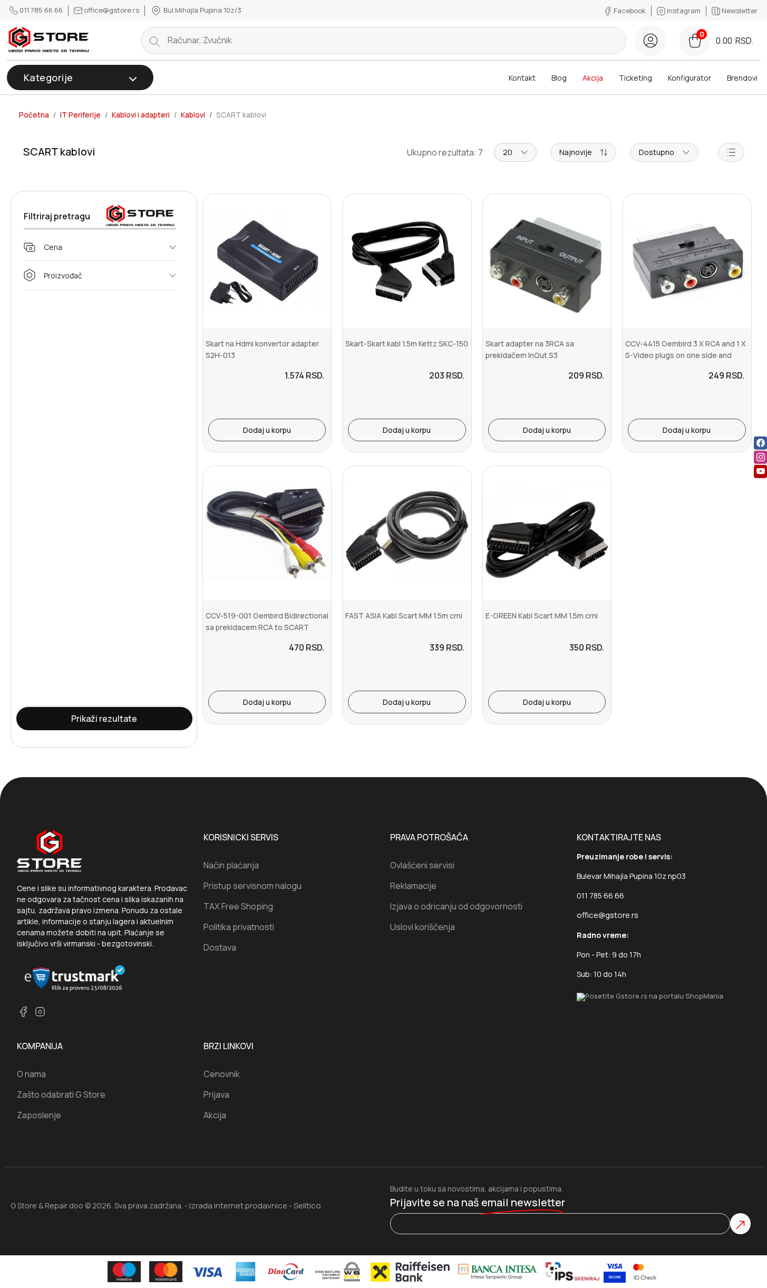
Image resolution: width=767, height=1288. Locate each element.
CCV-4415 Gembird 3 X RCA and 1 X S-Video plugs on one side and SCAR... (685, 355)
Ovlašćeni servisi (422, 865)
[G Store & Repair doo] (49, 40)
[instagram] (760, 457)
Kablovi (193, 115)
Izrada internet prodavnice (238, 1205)
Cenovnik (221, 1074)
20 (507, 152)
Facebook (629, 10)
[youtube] (760, 471)
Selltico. (308, 1205)
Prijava (216, 1094)
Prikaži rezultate (104, 718)
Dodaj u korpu (267, 430)
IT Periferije (80, 115)
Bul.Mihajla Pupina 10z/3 (201, 10)
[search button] (154, 40)
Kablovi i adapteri (141, 115)
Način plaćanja (231, 865)
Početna (34, 115)
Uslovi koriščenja (422, 927)
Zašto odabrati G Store (61, 1094)
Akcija (592, 78)
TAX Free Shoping (238, 906)
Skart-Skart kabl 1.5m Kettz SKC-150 (406, 343)
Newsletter (739, 10)
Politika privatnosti (238, 927)
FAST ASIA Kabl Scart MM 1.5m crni (403, 616)
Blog (559, 78)
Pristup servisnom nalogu (252, 886)
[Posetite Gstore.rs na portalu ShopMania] (650, 996)
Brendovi (742, 78)
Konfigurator (689, 78)
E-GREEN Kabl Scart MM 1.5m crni (542, 616)
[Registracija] (650, 40)
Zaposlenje (39, 1115)
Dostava (219, 947)
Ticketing (635, 78)
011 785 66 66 (41, 10)
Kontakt (522, 78)
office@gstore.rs (111, 10)
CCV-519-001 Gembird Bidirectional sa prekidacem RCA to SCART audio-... (267, 627)
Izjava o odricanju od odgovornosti (456, 906)
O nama (31, 1074)
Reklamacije (413, 886)
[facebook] (760, 443)
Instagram (683, 10)
